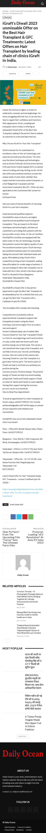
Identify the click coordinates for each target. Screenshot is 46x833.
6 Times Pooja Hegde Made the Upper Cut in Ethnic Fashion (33, 723)
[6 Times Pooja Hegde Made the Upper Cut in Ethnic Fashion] (13, 722)
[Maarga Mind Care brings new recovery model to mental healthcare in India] (9, 615)
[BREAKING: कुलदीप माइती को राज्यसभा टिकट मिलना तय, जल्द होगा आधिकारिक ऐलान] (13, 680)
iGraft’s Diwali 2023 (16, 504)
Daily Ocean (12, 67)
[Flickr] (22, 809)
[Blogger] (10, 809)
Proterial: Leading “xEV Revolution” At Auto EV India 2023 (34, 537)
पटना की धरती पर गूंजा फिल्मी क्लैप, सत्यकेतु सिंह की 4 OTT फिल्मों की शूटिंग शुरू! (33, 661)
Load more (22, 736)
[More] (36, 73)
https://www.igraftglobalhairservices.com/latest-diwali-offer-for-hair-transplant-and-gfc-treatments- (23, 492)
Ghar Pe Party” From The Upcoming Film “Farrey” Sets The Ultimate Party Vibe (11, 538)
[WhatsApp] (30, 516)
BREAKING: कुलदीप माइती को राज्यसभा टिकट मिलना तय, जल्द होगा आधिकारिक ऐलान (34, 681)
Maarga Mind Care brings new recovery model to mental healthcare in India (29, 614)
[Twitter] (19, 516)
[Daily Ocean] (4, 67)
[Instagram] (29, 809)
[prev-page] (4, 640)
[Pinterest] (24, 516)
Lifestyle (5, 11)
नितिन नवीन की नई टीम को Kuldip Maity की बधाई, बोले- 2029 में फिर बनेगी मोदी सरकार (33, 702)
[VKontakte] (35, 809)
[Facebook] (13, 516)
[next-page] (8, 640)
